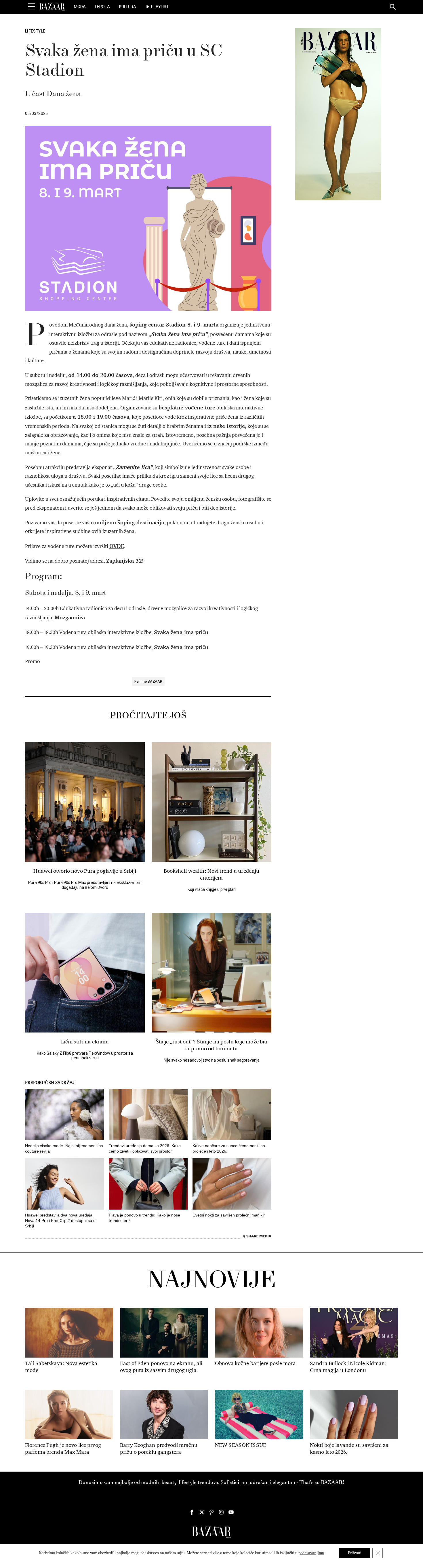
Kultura (127, 6)
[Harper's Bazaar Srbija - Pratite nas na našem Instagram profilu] (221, 1512)
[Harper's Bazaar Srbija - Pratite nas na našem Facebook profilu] (192, 1512)
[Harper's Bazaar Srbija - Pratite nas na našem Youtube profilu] (231, 1512)
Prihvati (354, 1552)
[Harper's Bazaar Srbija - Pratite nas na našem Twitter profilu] (202, 1512)
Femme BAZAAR (148, 681)
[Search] (393, 7)
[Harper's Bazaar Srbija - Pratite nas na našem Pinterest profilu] (211, 1512)
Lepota (102, 6)
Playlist (160, 6)
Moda (80, 6)
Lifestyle (35, 31)
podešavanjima (311, 1552)
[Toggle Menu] (31, 6)
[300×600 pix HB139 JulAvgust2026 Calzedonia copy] (338, 114)
